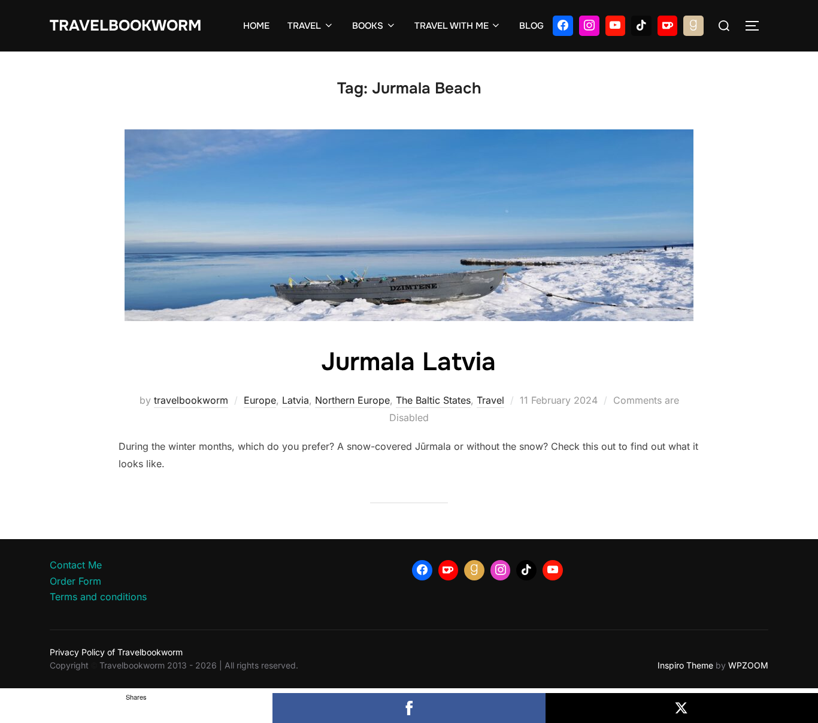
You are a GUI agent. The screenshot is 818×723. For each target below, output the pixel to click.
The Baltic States (433, 400)
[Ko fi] (668, 26)
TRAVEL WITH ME (451, 26)
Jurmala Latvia (408, 362)
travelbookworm (191, 400)
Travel (490, 400)
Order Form (75, 581)
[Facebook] (563, 26)
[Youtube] (615, 26)
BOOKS (367, 26)
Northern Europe (352, 400)
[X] (682, 708)
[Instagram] (589, 26)
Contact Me (76, 565)
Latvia (295, 400)
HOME (256, 26)
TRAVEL (304, 26)
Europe (260, 400)
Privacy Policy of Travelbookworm (116, 652)
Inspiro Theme (685, 665)
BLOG (531, 26)
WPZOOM (748, 665)
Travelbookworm (125, 25)
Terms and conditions (98, 597)
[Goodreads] (693, 26)
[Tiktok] (641, 26)
